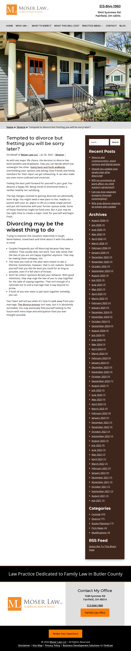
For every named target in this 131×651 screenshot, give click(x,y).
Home (9, 26)
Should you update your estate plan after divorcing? (105, 172)
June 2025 (97, 284)
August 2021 (98, 495)
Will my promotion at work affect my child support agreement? (103, 184)
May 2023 (97, 399)
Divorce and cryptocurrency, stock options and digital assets (106, 161)
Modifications (99, 532)
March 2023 (98, 408)
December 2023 (100, 367)
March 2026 (98, 243)
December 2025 (100, 257)
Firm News (97, 528)
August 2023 (98, 385)
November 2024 (100, 316)
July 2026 (96, 225)
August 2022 (98, 440)
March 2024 (98, 353)
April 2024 (97, 349)
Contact (111, 26)
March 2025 (98, 298)
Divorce (59, 154)
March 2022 (98, 463)
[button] (128, 632)
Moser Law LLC (29, 154)
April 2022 (97, 459)
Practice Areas (91, 26)
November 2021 (100, 482)
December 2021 (100, 477)
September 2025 (101, 271)
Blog (122, 26)
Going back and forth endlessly (47, 167)
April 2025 (97, 293)
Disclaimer (24, 645)
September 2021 (101, 491)
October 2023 (99, 376)
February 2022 (99, 468)
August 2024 (98, 330)
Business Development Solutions (81, 645)
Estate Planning (100, 523)
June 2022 (97, 450)
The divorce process (29, 304)
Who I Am (21, 26)
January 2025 (99, 307)
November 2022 (100, 427)
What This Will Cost (66, 26)
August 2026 (98, 220)
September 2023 (101, 381)
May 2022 (97, 454)
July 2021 (96, 500)
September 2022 (101, 436)
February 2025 (99, 303)
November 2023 (100, 372)
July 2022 (96, 445)
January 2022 (99, 473)
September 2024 (101, 326)
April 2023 (97, 404)
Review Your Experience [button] (65, 633)
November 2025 (100, 261)
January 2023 (99, 417)
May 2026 (97, 234)
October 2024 (99, 321)
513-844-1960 (110, 6)
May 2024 (97, 344)
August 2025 (98, 275)
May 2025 (97, 289)
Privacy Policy (52, 645)
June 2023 (97, 394)
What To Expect (41, 26)
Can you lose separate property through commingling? (104, 195)
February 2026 (99, 248)
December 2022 (100, 422)
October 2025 (99, 266)
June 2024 (97, 339)
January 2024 (99, 362)
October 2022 (99, 431)
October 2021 (99, 486)
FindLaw (108, 645)
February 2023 (99, 413)
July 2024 (96, 335)
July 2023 (96, 390)
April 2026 (97, 238)
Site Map (37, 645)
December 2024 (100, 312)
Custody (96, 514)
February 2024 (99, 358)
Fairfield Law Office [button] (95, 612)
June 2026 (97, 229)
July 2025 (96, 280)
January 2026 (99, 252)
